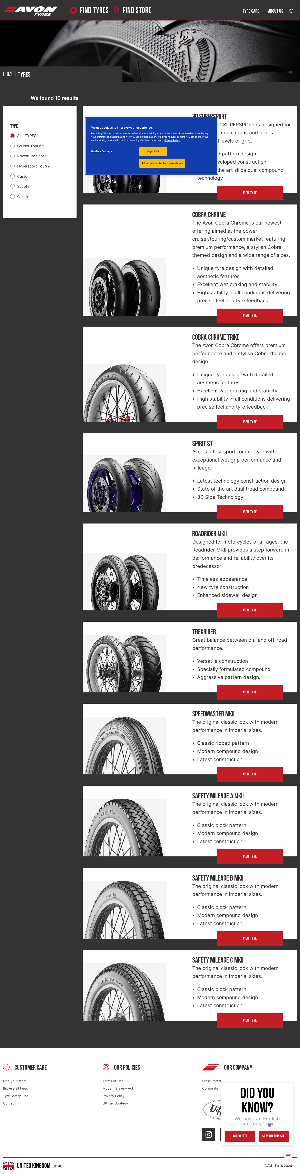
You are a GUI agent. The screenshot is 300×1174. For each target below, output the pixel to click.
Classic (23, 196)
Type (14, 126)
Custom (24, 176)
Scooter (24, 186)
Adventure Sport (31, 156)
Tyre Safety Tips (15, 1096)
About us (275, 11)
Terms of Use (113, 1081)
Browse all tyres (15, 1088)
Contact (9, 1103)
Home (8, 74)
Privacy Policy (113, 1096)
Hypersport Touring (34, 166)
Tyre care (251, 11)
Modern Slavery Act (118, 1088)
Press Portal (211, 1081)
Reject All (153, 151)
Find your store (15, 1081)
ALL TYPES (26, 136)
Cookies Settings (101, 151)
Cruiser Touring (30, 146)
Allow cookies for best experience (162, 163)
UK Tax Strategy (115, 1103)
